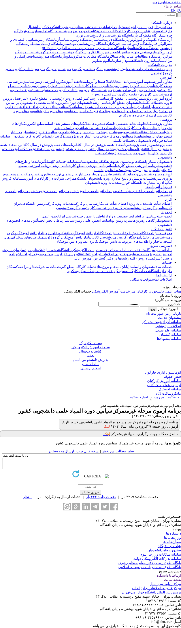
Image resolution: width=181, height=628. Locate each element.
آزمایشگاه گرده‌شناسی (77, 52)
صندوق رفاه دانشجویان (164, 550)
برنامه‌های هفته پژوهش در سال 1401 (102, 145)
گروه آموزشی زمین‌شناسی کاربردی (110, 90)
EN (173, 10)
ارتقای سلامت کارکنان (137, 31)
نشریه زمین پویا (121, 220)
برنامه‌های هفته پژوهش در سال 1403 (115, 149)
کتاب (100, 161)
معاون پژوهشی (120, 69)
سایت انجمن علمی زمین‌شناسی (88, 220)
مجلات (88, 124)
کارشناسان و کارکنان (87, 203)
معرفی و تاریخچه (160, 27)
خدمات (167, 262)
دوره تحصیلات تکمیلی (156, 103)
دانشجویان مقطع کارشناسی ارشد (116, 103)
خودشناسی (84, 161)
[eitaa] (67, 506)
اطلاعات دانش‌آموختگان (116, 233)
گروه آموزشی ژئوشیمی (156, 98)
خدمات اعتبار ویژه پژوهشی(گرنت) (78, 136)
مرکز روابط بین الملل (165, 584)
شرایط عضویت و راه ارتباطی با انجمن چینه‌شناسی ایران (99, 216)
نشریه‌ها (98, 124)
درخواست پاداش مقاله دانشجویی (149, 132)
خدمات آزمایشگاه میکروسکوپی (90, 271)
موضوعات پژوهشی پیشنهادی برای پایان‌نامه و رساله (88, 132)
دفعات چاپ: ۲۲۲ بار (101, 497)
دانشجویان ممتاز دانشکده (154, 161)
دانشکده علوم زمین (166, 2)
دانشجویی (165, 157)
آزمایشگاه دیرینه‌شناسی (111, 39)
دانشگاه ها (173, 533)
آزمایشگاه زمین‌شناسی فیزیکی (133, 44)
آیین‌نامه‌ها (120, 136)
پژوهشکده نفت (106, 153)
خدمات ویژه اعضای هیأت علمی (124, 203)
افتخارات (28, 56)
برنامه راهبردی (138, 27)
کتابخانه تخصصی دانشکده (122, 124)
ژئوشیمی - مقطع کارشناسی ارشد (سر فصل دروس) (101, 98)
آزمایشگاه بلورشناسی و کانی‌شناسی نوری (106, 35)
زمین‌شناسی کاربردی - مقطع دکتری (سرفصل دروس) (131, 94)
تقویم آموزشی (142, 81)
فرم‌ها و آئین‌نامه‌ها (158, 187)
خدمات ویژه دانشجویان (102, 182)
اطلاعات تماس (162, 279)
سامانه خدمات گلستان (61, 161)
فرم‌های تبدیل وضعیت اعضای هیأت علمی (143, 111)
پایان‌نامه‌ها (115, 128)
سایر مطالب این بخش (117, 451)
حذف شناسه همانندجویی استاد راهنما (80, 128)
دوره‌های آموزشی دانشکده (68, 27)
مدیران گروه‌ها (99, 69)
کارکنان (142, 291)
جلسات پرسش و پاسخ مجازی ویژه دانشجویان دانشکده (114, 178)
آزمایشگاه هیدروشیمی (49, 56)
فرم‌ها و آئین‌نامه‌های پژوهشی (54, 191)
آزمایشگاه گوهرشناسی (46, 52)
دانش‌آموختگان (161, 229)
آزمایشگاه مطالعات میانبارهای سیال (137, 56)
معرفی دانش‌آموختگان (156, 233)
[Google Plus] (76, 506)
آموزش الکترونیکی (105, 291)
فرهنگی (108, 161)
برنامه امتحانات (122, 81)
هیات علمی (173, 291)
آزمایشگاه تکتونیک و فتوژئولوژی (150, 39)
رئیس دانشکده (161, 69)
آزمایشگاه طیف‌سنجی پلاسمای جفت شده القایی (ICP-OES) (85, 48)
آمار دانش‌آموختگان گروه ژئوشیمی (64, 237)
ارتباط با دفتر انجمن (52, 220)
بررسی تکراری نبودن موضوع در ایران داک (48, 254)
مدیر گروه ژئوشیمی (70, 208)
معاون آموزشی (141, 69)
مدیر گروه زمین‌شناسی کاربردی (34, 69)
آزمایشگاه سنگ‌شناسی (145, 48)
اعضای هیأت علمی (159, 203)
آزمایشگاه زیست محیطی (48, 44)
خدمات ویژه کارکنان (59, 203)
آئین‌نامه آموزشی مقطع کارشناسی (135, 166)
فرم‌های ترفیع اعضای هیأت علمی (90, 111)
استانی (156, 60)
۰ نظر (27, 497)
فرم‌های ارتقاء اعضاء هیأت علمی (29, 107)
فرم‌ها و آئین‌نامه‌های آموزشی (95, 191)
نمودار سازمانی (120, 60)
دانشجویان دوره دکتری (76, 103)
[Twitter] (105, 506)
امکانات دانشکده (109, 31)
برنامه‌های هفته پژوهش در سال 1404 (61, 149)
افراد (168, 199)
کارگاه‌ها (153, 220)
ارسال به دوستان (61, 451)
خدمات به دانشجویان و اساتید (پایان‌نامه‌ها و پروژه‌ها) (134, 267)
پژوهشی (166, 119)
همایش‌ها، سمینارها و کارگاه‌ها (144, 128)
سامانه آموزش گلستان (156, 250)
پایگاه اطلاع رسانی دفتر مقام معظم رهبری (149, 563)
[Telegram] (95, 506)
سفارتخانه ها (172, 542)
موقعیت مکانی (141, 279)
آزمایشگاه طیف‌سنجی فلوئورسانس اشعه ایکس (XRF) (132, 52)
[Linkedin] (86, 506)
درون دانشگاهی (141, 60)
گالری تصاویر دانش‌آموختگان (77, 241)
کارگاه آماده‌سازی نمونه (40, 31)
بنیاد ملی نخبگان (169, 546)
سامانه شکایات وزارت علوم (160, 554)
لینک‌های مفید (34, 250)
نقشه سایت (51, 250)
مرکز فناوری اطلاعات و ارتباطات (156, 588)
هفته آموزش (71, 81)
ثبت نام (151, 313)
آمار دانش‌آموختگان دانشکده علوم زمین (71, 233)
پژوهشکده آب (26, 149)
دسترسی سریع (161, 246)
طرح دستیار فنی (85, 174)
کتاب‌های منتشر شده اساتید (64, 124)
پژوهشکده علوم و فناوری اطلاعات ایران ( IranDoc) (115, 254)
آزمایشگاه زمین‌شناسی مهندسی (88, 44)
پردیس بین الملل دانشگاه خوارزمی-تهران (151, 592)
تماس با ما (173, 6)
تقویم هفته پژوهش (142, 145)
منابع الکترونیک (33, 124)
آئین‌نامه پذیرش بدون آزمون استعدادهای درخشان (129, 170)
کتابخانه (146, 124)
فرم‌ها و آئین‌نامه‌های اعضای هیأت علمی (144, 191)
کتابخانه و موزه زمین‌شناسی (77, 31)
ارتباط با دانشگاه (169, 575)
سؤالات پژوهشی (39, 132)
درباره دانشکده (161, 23)
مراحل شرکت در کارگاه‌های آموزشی (49, 178)
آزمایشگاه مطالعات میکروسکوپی (88, 56)
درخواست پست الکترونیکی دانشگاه (85, 250)
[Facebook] (114, 506)
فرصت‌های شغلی (28, 237)
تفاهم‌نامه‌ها (135, 136)
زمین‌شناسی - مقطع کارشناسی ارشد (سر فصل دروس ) (79, 86)
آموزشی (166, 77)
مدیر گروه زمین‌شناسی (73, 69)
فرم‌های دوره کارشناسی (50, 111)
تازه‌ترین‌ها (140, 220)
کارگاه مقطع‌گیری (149, 35)
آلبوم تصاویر (101, 60)
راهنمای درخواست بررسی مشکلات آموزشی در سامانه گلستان (107, 107)
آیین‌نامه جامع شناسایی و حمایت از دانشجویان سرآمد (134, 174)
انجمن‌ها (166, 212)
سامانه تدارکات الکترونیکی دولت (157, 558)
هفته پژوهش (163, 145)
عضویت (137, 233)
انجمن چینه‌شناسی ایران (155, 216)
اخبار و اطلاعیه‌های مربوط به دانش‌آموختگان (129, 241)
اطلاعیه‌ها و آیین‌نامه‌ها (96, 81)
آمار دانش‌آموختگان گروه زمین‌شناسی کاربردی (122, 237)
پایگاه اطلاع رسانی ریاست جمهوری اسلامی (149, 567)
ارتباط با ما (164, 275)
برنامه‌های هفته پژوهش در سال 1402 (49, 145)
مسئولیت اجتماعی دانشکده (108, 27)
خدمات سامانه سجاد (126, 250)
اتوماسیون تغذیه (124, 161)
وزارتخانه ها (172, 537)
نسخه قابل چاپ (87, 451)
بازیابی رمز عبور (169, 313)
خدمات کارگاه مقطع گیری (78, 267)
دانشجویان (156, 291)
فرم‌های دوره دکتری (134, 115)
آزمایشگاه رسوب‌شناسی (77, 39)
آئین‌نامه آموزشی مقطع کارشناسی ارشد (81, 166)
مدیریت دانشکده (160, 65)
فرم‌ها (57, 107)
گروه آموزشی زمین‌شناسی (44, 81)
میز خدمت (128, 291)
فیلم (95, 161)
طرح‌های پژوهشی (156, 136)
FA (179, 10)
